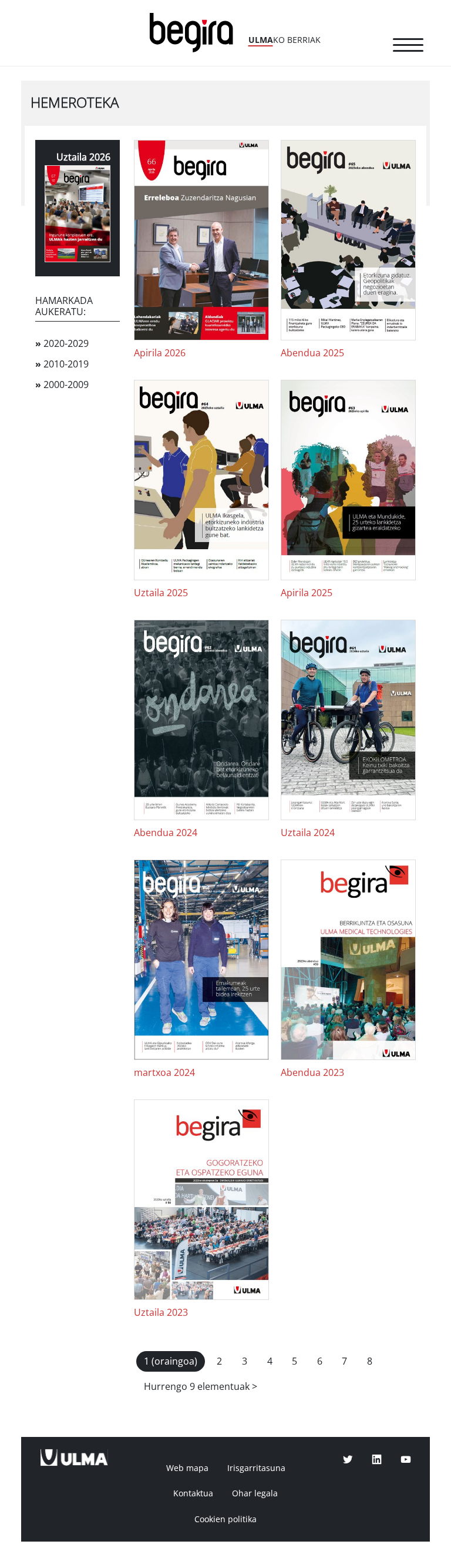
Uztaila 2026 (83, 157)
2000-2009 (62, 385)
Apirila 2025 (306, 593)
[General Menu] (408, 47)
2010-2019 (62, 364)
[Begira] (195, 31)
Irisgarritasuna (256, 1468)
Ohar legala (255, 1493)
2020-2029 (62, 344)
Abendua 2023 (312, 1073)
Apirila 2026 (160, 353)
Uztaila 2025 (161, 593)
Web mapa (187, 1468)
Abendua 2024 (165, 833)
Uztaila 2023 (161, 1313)
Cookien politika (225, 1519)
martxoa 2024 (164, 1073)
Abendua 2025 (312, 353)
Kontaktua (193, 1493)
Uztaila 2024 (308, 833)
